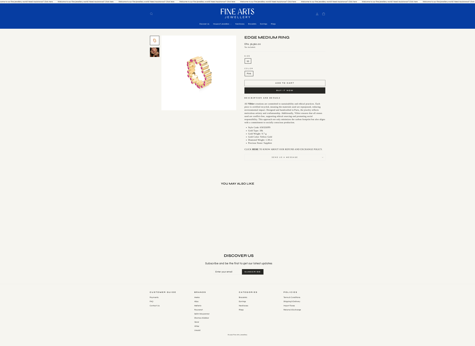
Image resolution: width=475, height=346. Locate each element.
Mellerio (198, 306)
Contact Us (155, 306)
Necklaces (239, 24)
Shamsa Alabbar (201, 318)
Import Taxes (289, 306)
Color (248, 68)
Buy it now (285, 90)
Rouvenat (198, 310)
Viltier (196, 326)
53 (248, 61)
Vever (196, 322)
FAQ (151, 301)
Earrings (263, 24)
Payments (154, 297)
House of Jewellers (221, 24)
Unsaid (197, 330)
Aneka (197, 297)
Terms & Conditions (292, 297)
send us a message (285, 157)
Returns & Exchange (292, 310)
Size (247, 56)
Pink (249, 73)
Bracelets (252, 24)
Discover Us (204, 24)
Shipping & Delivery (292, 301)
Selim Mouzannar (202, 314)
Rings (273, 24)
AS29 (196, 301)
